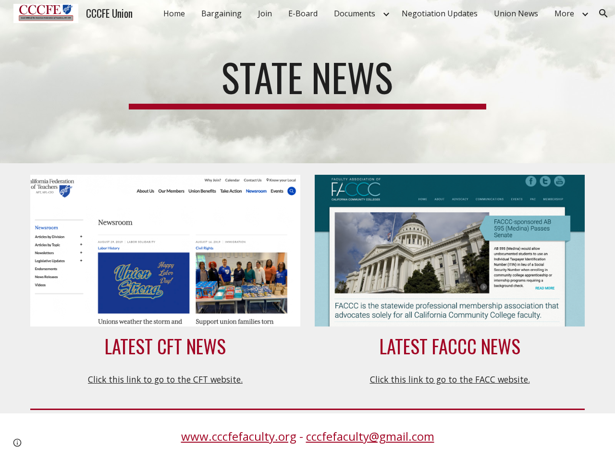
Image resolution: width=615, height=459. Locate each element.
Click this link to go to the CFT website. (165, 379)
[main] (307, 81)
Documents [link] (354, 13)
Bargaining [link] (221, 13)
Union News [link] (516, 13)
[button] (603, 13)
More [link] (564, 13)
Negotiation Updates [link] (440, 13)
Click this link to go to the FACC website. (450, 379)
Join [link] (265, 13)
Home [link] (174, 13)
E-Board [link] (303, 13)
